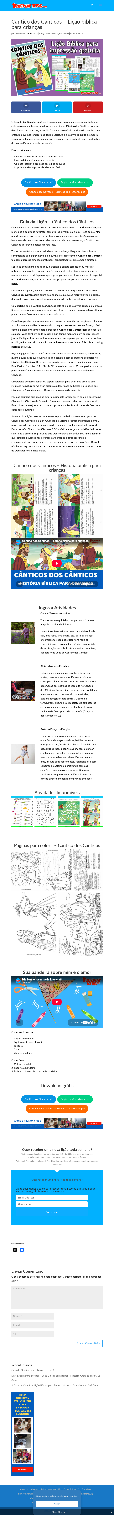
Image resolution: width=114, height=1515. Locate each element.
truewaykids (20, 34)
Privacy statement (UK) (83, 1494)
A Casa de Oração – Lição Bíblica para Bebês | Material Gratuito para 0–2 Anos (54, 1385)
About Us (24, 1489)
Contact (34, 1489)
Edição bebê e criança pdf (75, 182)
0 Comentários (76, 34)
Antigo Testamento (47, 34)
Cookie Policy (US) (71, 1489)
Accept (57, 1504)
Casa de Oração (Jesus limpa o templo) (32, 1370)
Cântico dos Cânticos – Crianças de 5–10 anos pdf (57, 192)
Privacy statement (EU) (28, 1494)
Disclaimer (86, 1489)
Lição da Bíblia (62, 34)
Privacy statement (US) (50, 1489)
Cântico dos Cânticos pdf (38, 182)
